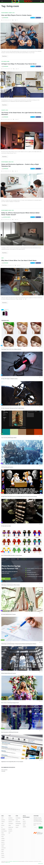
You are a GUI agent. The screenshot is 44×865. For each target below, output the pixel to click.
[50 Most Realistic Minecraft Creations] (22, 658)
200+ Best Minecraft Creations (7, 467)
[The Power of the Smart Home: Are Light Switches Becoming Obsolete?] (22, 135)
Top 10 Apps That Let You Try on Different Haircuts (11, 349)
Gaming (10, 12)
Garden (3, 840)
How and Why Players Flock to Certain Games (16, 15)
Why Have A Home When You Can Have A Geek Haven (18, 260)
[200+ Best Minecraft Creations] (22, 452)
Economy (3, 829)
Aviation (3, 819)
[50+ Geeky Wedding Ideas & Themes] (22, 599)
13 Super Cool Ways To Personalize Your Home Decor (18, 64)
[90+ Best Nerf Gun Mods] (22, 511)
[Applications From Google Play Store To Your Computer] (22, 747)
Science (17, 825)
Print (2, 851)
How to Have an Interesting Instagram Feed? (10, 702)
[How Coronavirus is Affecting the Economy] (22, 717)
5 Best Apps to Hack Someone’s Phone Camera (10, 584)
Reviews (10, 829)
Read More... (4, 56)
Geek (10, 161)
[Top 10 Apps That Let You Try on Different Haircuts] (22, 334)
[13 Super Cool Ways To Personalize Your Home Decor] (22, 84)
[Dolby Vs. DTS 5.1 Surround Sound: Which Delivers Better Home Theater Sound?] (22, 233)
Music (10, 210)
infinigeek (5, 17)
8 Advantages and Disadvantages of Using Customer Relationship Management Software (18, 643)
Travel (2, 855)
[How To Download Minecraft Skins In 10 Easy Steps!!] (22, 540)
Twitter (33, 17)
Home (8, 61)
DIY (2, 827)
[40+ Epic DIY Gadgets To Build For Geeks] (22, 364)
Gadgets (3, 110)
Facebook (39, 17)
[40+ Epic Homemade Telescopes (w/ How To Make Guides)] (22, 393)
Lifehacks (3, 847)
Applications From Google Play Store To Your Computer (12, 761)
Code (17, 819)
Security (10, 831)
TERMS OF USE (7, 862)
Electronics (4, 831)
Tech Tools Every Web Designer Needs (8, 437)
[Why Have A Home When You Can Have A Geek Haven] (22, 281)
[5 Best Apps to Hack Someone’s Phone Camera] (22, 570)
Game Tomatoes (4, 769)
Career (2, 821)
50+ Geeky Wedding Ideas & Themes (8, 614)
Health (2, 842)
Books (24, 821)
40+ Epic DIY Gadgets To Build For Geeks (9, 378)
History (3, 844)
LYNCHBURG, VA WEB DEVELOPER (13, 861)
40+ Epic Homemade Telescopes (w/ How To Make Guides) (12, 408)
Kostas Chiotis (6, 217)
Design (4, 61)
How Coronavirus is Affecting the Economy (9, 732)
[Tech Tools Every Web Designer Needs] (22, 423)
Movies (24, 823)
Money (2, 849)
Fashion (3, 834)
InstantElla (3, 771)
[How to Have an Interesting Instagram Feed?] (22, 688)
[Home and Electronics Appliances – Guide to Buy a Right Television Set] (22, 185)
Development (11, 819)
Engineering (18, 823)
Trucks (2, 857)
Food (2, 836)
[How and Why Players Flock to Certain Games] (22, 35)
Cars (2, 823)
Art (2, 61)
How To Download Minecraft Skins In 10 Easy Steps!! (11, 555)
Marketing (11, 827)
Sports (24, 826)
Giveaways (11, 823)
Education (18, 821)
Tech (13, 12)
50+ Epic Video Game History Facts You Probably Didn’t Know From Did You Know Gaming (19, 496)
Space (17, 827)
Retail (2, 853)
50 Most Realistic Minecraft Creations (8, 673)
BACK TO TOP (40, 863)
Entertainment (4, 12)
